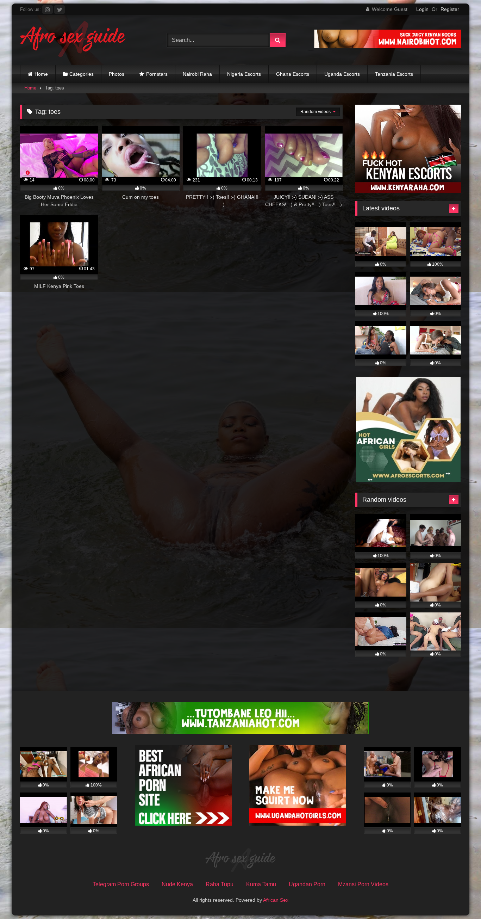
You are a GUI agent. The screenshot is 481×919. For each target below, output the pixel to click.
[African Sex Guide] (73, 40)
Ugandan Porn (307, 884)
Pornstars (157, 74)
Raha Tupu (219, 884)
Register (450, 9)
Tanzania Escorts (394, 74)
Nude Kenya (177, 884)
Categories (81, 74)
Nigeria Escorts (244, 74)
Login (422, 9)
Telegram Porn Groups (121, 884)
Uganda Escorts (342, 74)
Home (41, 74)
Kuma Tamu (261, 884)
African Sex (275, 900)
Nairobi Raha (197, 74)
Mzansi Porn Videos (363, 884)
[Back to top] (459, 898)
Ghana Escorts (292, 74)
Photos (116, 74)
